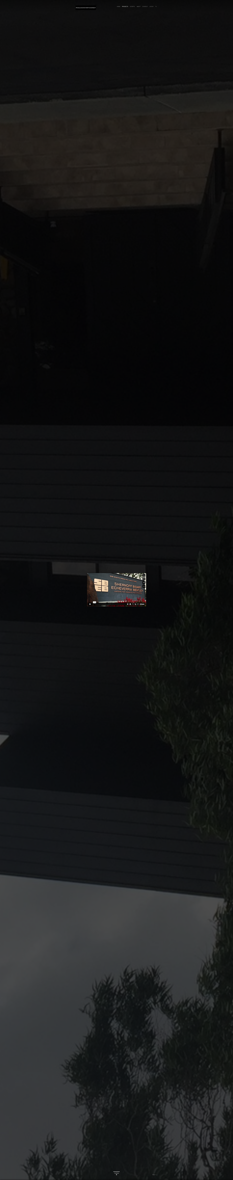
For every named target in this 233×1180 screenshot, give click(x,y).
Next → (154, 1174)
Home (118, 6)
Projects (125, 6)
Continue (116, 1173)
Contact (145, 6)
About (139, 6)
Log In (151, 6)
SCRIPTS (132, 6)
